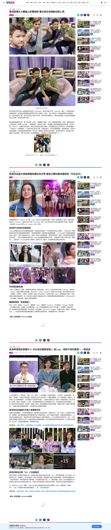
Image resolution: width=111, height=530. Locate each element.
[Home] (10, 2)
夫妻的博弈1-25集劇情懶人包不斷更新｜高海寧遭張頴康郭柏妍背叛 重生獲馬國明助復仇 (45, 425)
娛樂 (14, 9)
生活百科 (93, 25)
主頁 (10, 9)
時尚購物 (93, 92)
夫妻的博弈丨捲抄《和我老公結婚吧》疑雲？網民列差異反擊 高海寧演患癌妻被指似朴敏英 (45, 491)
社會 (92, 195)
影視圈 (92, 50)
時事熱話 (93, 42)
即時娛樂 (18, 9)
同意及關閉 (96, 526)
